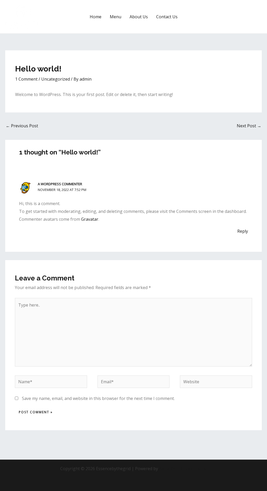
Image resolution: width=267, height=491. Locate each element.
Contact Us (167, 17)
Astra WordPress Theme (183, 468)
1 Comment (26, 79)
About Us (139, 17)
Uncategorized (55, 79)
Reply (242, 231)
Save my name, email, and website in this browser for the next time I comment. (98, 398)
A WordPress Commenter (60, 184)
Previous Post (22, 126)
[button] (242, 16)
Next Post (249, 126)
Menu (115, 17)
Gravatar (89, 219)
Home (95, 17)
